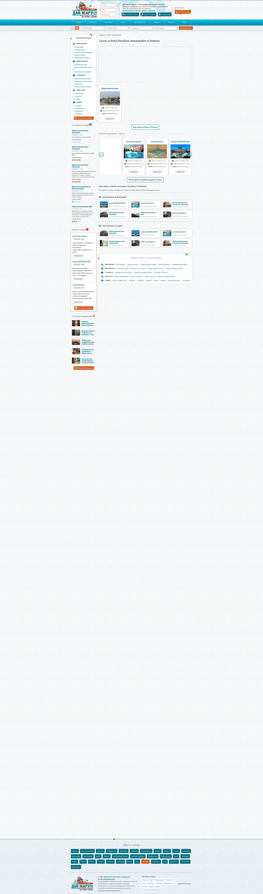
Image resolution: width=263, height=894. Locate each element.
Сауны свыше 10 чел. (155, 268)
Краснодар (76, 856)
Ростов (83, 862)
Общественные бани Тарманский (117, 242)
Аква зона (106, 22)
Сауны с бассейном (121, 276)
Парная (91, 22)
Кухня (156, 280)
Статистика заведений (150, 890)
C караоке (77, 106)
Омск (176, 856)
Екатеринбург (146, 851)
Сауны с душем (150, 276)
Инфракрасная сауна (81, 58)
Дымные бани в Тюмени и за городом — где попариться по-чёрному (88, 334)
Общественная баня (110, 88)
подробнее (110, 119)
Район (76, 22)
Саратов (110, 862)
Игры (182, 22)
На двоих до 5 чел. (80, 64)
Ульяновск (156, 862)
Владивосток (111, 851)
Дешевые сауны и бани (82, 78)
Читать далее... (76, 139)
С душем (77, 99)
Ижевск (157, 851)
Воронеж (134, 851)
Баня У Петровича (179, 213)
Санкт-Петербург (87, 851)
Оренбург (185, 856)
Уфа (165, 862)
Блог (144, 883)
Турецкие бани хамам (148, 264)
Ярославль (76, 867)
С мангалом (78, 111)
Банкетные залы (174, 280)
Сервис (154, 22)
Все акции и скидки (85, 308)
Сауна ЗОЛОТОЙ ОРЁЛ (81, 261)
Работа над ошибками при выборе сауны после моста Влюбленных (88, 343)
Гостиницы (186, 280)
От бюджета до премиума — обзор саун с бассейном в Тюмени (88, 353)
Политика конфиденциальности (109, 890)
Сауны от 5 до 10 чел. (138, 268)
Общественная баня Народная (80, 131)
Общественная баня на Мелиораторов (81, 187)
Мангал (149, 280)
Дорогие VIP (78, 84)
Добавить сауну (183, 12)
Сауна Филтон (78, 285)
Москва (74, 851)
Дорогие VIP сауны (161, 272)
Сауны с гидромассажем (166, 276)
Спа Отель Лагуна (80, 236)
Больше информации (84, 368)
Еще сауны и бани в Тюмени (145, 127)
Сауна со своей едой (119, 280)
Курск (98, 856)
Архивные (151, 883)
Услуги (169, 22)
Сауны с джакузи (136, 276)
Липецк (106, 856)
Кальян (163, 280)
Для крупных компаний (82, 72)
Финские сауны (79, 49)
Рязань (91, 862)
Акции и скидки (154, 886)
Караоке (132, 280)
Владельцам (165, 14)
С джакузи (77, 96)
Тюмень (145, 862)
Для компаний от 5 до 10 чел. (82, 68)
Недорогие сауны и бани (83, 81)
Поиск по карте (149, 14)
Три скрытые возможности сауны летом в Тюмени (88, 361)
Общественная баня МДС (82, 206)
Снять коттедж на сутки (82, 86)
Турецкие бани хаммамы (83, 52)
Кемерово (186, 851)
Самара (101, 862)
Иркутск (167, 851)
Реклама (168, 880)
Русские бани (79, 47)
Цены (121, 22)
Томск (130, 862)
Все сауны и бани (131, 14)
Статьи (144, 886)
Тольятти (120, 862)
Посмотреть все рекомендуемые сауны (145, 180)
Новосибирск (165, 856)
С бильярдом (79, 108)
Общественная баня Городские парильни (180, 203)
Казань (176, 851)
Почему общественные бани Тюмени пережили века (88, 324)
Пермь (74, 862)
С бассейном (78, 93)
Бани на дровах (79, 55)
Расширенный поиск (84, 118)
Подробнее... (78, 256)
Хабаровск (174, 862)
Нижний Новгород (137, 856)
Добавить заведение (163, 883)
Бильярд (141, 280)
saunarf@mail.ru (109, 879)
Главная (102, 35)
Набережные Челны (120, 856)
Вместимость (137, 22)
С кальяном (78, 114)
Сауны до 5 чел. (122, 268)
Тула (137, 862)
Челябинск (185, 862)
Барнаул (100, 851)
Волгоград (123, 851)
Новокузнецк (152, 856)
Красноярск (88, 856)
